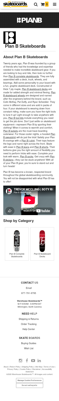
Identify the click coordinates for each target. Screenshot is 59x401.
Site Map (38, 366)
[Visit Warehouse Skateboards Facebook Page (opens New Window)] (26, 360)
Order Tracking (29, 324)
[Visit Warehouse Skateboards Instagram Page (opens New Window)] (20, 360)
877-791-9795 (28, 293)
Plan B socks (26, 156)
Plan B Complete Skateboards (16, 255)
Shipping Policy (28, 366)
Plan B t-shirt (28, 140)
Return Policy (15, 366)
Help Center (28, 329)
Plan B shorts (41, 147)
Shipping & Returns (29, 319)
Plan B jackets (10, 130)
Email (29, 288)
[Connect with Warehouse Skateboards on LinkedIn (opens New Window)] (39, 360)
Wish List (28, 348)
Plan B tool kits (16, 118)
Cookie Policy (25, 369)
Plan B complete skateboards (24, 76)
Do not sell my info (29, 385)
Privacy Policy (13, 369)
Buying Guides (28, 343)
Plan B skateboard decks (35, 89)
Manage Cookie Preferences (30, 380)
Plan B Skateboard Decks (42, 255)
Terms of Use (49, 366)
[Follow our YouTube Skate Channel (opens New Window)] (33, 360)
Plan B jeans (22, 147)
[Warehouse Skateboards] (17, 4)
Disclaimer (36, 369)
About (6, 366)
